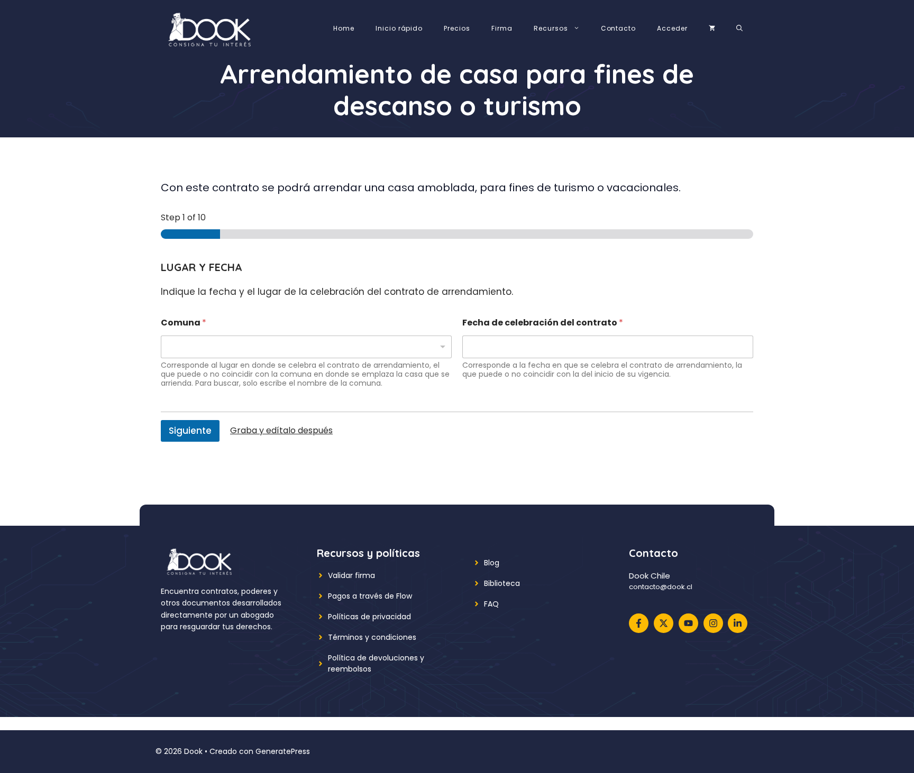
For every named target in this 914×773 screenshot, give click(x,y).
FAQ (491, 604)
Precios (457, 28)
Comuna (183, 323)
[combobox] (306, 347)
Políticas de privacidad (369, 616)
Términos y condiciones (372, 637)
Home (343, 28)
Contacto (618, 28)
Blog (491, 562)
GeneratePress (282, 751)
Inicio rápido (399, 28)
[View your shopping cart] (712, 28)
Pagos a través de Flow (370, 596)
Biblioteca (502, 583)
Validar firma (351, 575)
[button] (739, 28)
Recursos (551, 28)
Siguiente (190, 430)
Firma (502, 28)
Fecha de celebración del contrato (542, 323)
